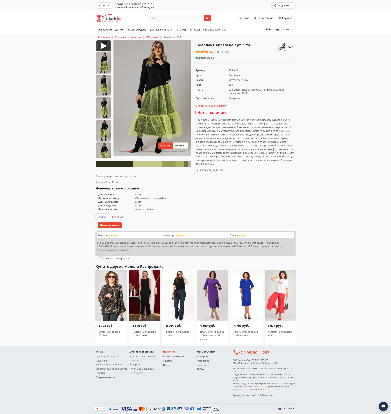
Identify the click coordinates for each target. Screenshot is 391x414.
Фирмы (167, 360)
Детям (119, 29)
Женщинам (105, 29)
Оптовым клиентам (215, 29)
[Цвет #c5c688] (147, 164)
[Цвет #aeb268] (179, 164)
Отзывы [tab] (102, 216)
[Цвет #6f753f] (186, 164)
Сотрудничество (106, 377)
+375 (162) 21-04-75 (257, 386)
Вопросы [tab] (117, 216)
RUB (268, 29)
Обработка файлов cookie (111, 368)
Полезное (169, 351)
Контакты (181, 29)
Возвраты (135, 364)
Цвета (166, 365)
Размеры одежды (173, 356)
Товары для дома (136, 29)
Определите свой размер (211, 105)
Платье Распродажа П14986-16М (144, 333)
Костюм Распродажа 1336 (280, 333)
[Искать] (207, 18)
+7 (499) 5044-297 (253, 352)
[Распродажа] (286, 47)
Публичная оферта (107, 356)
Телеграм (202, 356)
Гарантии (101, 373)
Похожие (165, 145)
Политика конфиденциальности (109, 362)
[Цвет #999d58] (168, 164)
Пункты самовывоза (142, 368)
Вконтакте (203, 365)
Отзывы (195, 29)
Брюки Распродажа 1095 (177, 333)
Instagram (203, 360)
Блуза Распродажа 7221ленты (110, 333)
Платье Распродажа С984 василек (246, 333)
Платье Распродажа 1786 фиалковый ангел (212, 335)
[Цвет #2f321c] (114, 164)
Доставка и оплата (161, 29)
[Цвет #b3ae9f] (189, 164)
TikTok (200, 369)
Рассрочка (136, 373)
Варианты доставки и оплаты (142, 358)
